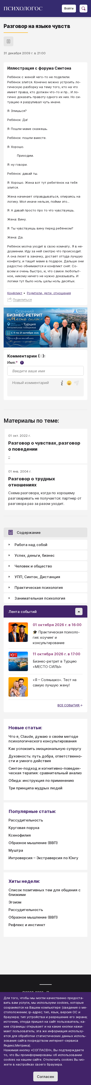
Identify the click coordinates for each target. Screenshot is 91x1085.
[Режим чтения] (8, 41)
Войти (69, 8)
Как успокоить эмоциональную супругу (44, 748)
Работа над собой (31, 544)
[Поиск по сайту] (83, 8)
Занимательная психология (40, 598)
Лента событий (22, 611)
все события (69, 705)
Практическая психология (39, 587)
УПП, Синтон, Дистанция (37, 576)
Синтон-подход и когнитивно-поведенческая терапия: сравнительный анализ (45, 770)
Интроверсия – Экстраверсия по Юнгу (43, 858)
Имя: (15, 362)
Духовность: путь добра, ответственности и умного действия (45, 758)
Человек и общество (33, 566)
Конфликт (14, 293)
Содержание (29, 532)
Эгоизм (14, 902)
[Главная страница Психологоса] (25, 8)
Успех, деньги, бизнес (35, 555)
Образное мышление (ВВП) (33, 842)
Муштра (15, 850)
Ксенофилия (19, 835)
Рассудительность (25, 820)
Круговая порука (23, 827)
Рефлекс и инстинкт (26, 924)
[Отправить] (76, 383)
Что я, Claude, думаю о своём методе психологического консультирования (43, 738)
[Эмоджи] (69, 383)
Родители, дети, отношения (49, 293)
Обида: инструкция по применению (41, 780)
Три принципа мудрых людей (35, 788)
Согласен (45, 1076)
